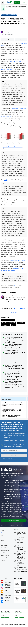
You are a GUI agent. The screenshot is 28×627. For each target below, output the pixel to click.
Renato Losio (7, 32)
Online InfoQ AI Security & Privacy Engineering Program (21, 534)
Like (8, 39)
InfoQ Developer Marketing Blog (5, 556)
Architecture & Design (8, 319)
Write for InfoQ (5, 543)
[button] (14, 455)
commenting (11, 270)
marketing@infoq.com (19, 617)
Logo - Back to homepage (9, 2)
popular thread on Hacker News (12, 147)
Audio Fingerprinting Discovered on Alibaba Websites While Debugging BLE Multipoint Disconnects (13, 404)
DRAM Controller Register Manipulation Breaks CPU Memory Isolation (12, 416)
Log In (2, 535)
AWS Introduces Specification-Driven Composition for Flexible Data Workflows (14, 373)
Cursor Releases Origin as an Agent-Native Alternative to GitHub (14, 345)
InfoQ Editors (4, 545)
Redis (13, 325)
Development (6, 399)
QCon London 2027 (22, 571)
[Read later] (21, 39)
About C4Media (5, 550)
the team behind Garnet (16, 61)
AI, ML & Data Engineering (9, 14)
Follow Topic (14, 312)
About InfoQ (4, 548)
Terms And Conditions (13, 624)
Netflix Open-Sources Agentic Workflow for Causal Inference (15, 341)
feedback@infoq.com (5, 612)
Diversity (3, 560)
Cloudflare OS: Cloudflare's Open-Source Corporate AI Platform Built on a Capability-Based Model (15, 349)
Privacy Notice (4, 624)
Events (3, 540)
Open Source (5, 325)
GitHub (16, 285)
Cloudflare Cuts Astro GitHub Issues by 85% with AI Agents (15, 353)
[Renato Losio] (2, 32)
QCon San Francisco (19, 561)
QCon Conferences (5, 538)
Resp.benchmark (6, 117)
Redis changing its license (17, 260)
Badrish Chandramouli (7, 69)
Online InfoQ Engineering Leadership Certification (20, 547)
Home (2, 530)
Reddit (5, 180)
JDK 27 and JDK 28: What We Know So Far (14, 369)
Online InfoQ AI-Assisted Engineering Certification (21, 555)
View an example (14, 430)
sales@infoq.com (18, 612)
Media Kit (3, 552)
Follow (24, 32)
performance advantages (18, 108)
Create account (5, 532)
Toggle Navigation (2, 2)
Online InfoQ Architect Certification (20, 541)
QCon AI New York (21, 567)
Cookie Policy (22, 624)
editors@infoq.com (5, 617)
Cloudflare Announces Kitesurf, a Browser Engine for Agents (13, 338)
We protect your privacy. (6, 458)
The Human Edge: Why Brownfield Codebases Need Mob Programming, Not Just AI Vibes (14, 386)
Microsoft (21, 322)
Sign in (24, 2)
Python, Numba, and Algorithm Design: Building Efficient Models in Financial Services (11, 410)
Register (17, 2)
